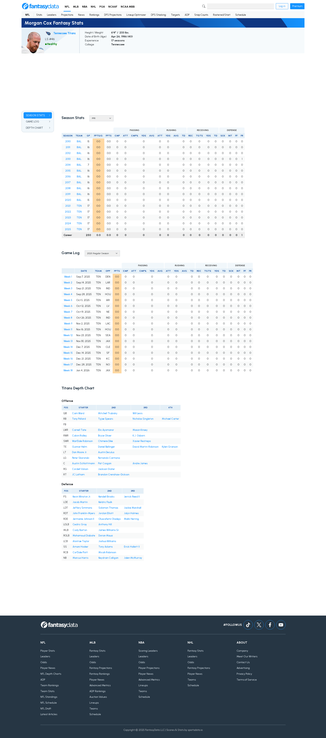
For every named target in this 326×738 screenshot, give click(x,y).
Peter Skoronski (80, 457)
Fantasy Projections (100, 668)
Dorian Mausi (105, 535)
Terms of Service (247, 679)
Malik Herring (131, 519)
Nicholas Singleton (143, 418)
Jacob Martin (80, 502)
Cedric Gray (80, 524)
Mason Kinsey (140, 430)
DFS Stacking (158, 14)
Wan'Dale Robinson (82, 441)
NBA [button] (84, 6)
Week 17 (68, 364)
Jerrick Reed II (132, 496)
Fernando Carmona (109, 457)
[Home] (40, 6)
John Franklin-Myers (84, 513)
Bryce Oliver (104, 435)
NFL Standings (48, 697)
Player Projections (148, 668)
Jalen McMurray (133, 557)
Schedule (240, 14)
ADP (187, 14)
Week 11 (68, 329)
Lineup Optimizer (136, 14)
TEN (79, 205)
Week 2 (68, 282)
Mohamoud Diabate (84, 535)
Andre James (140, 463)
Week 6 (68, 306)
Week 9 (68, 323)
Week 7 (68, 311)
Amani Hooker (80, 546)
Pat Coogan (104, 463)
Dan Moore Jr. (79, 452)
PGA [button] (102, 6)
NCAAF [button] (112, 6)
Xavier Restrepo (142, 441)
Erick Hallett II (132, 546)
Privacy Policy (244, 673)
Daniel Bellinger (106, 446)
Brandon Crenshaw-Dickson (113, 474)
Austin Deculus (106, 452)
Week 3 (68, 288)
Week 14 (68, 347)
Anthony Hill (105, 524)
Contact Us (243, 662)
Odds (43, 662)
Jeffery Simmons (82, 507)
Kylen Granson (170, 446)
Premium (297, 6)
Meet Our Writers (247, 656)
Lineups (94, 702)
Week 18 (68, 370)
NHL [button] (93, 6)
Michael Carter (170, 418)
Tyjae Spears (105, 418)
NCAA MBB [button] (128, 6)
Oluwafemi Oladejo (109, 519)
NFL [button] (67, 6)
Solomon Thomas (108, 507)
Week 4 (68, 294)
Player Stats (47, 650)
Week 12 (68, 335)
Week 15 (68, 352)
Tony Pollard (79, 418)
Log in (282, 6)
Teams (93, 708)
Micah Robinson (107, 552)
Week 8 (68, 317)
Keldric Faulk (105, 502)
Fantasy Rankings (99, 673)
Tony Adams (105, 546)
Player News (47, 668)
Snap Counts (201, 14)
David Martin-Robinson (145, 446)
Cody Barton (80, 530)
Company (242, 650)
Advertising (243, 668)
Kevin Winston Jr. (82, 496)
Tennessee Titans (64, 33)
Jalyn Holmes (131, 513)
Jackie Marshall (132, 507)
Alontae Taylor (81, 541)
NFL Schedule (48, 702)
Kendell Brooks (106, 496)
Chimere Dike (105, 441)
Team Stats (47, 691)
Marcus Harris (80, 557)
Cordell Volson (80, 469)
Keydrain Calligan (108, 557)
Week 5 (68, 300)
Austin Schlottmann (83, 463)
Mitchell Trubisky (107, 413)
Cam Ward (78, 413)
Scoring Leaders (148, 650)
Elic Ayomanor (106, 430)
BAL (79, 141)
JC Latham (78, 474)
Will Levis (137, 413)
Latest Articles (48, 714)
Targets (175, 14)
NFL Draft (45, 708)
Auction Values (98, 697)
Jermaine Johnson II (83, 519)
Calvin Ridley (79, 435)
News (81, 14)
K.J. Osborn (139, 435)
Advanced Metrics (100, 685)
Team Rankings (49, 685)
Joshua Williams (107, 541)
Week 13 (68, 341)
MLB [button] (76, 6)
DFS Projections (112, 14)
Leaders (51, 14)
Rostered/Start (221, 14)
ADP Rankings (97, 691)
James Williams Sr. (108, 530)
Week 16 (68, 358)
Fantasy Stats (97, 650)
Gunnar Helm (79, 446)
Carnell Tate (79, 430)
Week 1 (68, 276)
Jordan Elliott (106, 513)
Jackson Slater (106, 469)
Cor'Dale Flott (80, 552)
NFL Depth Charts (50, 673)
